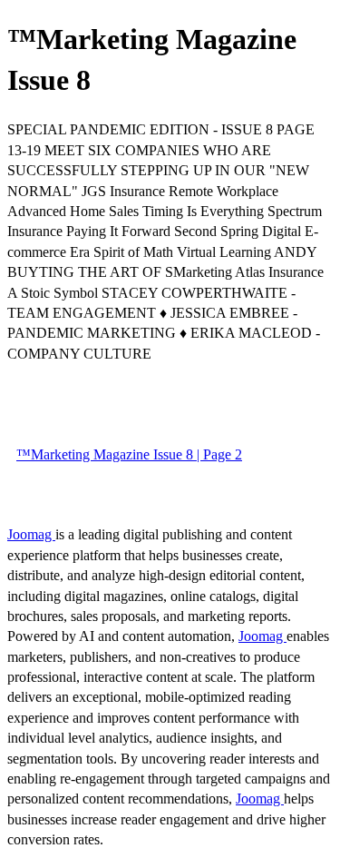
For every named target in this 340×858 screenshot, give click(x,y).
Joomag (31, 534)
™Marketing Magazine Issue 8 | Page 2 (129, 454)
